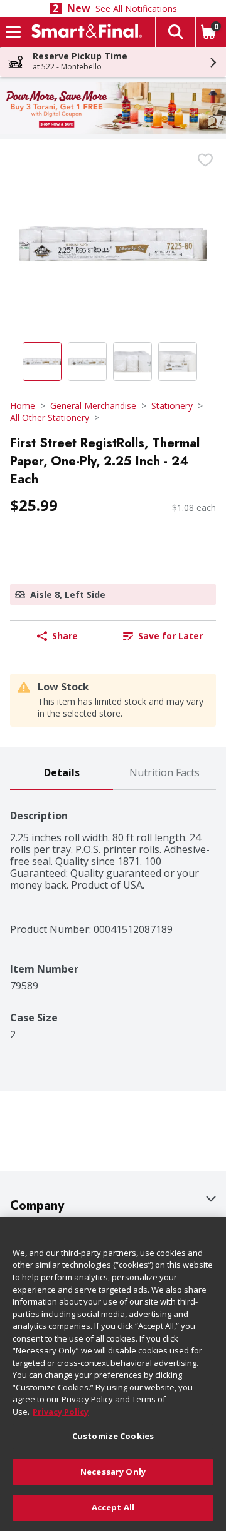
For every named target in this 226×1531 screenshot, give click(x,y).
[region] (113, 1374)
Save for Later (170, 636)
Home (22, 406)
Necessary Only (113, 1471)
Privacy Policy (61, 1411)
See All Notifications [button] (136, 8)
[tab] (61, 773)
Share (65, 636)
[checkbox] (205, 160)
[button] (175, 32)
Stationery (172, 406)
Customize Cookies (113, 1436)
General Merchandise (93, 406)
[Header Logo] (84, 32)
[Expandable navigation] (13, 32)
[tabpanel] (113, 915)
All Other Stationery (49, 417)
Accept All (113, 1507)
